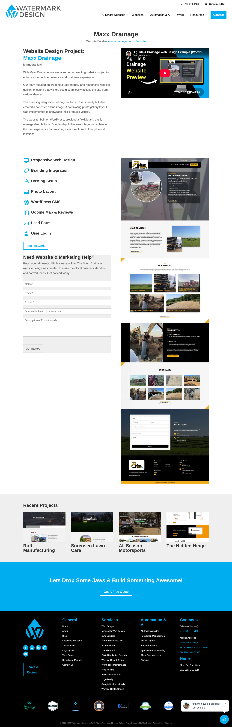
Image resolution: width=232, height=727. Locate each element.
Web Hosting (107, 669)
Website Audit (108, 650)
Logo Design (107, 679)
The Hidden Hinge (186, 545)
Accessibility (158, 723)
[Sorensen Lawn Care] (92, 527)
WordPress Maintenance (113, 665)
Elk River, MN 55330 (190, 652)
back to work (36, 245)
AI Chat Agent (148, 640)
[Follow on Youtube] (25, 654)
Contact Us (67, 665)
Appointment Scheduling (153, 650)
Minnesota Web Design (113, 631)
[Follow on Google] (32, 647)
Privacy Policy (118, 723)
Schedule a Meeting (72, 660)
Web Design (107, 626)
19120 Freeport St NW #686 (194, 647)
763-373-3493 (191, 4)
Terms (128, 723)
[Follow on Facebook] (25, 647)
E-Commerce (108, 645)
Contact (218, 14)
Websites (137, 14)
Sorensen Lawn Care (88, 548)
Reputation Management (153, 636)
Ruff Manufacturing (39, 548)
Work (180, 14)
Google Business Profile (113, 684)
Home (65, 626)
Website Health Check (112, 689)
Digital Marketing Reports (114, 655)
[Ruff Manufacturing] (44, 527)
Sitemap (168, 723)
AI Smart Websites (113, 14)
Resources (197, 14)
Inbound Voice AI (149, 645)
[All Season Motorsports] (140, 527)
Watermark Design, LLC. (82, 723)
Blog (64, 636)
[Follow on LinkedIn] (38, 647)
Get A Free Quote (116, 591)
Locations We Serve (72, 640)
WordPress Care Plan (112, 640)
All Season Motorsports (132, 548)
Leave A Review (32, 669)
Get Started (33, 348)
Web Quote (68, 655)
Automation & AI (160, 14)
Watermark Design (189, 642)
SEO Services (108, 636)
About (65, 631)
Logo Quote (68, 650)
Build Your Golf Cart (111, 674)
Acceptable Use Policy (142, 723)
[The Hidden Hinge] (188, 527)
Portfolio (140, 41)
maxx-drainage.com (120, 41)
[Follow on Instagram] (44, 647)
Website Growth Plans (112, 660)
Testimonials (68, 645)
